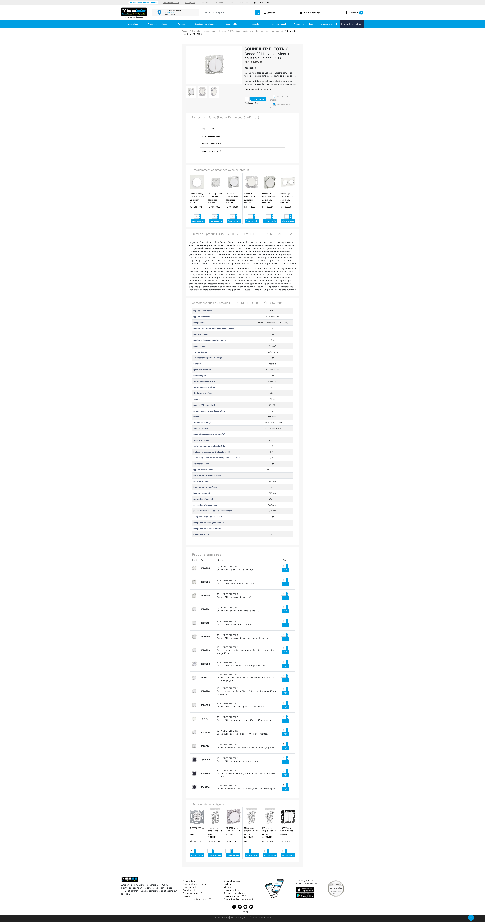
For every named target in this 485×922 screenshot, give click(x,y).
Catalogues (219, 2)
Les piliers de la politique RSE (197, 899)
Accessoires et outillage (303, 24)
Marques (205, 2)
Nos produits (189, 881)
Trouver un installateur (234, 893)
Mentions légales (239, 917)
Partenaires (229, 884)
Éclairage (181, 24)
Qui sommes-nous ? (171, 3)
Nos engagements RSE (235, 896)
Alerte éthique (222, 917)
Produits (196, 31)
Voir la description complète (257, 89)
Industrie (255, 24)
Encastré (222, 31)
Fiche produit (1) (207, 129)
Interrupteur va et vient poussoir (268, 31)
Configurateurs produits (239, 2)
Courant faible (231, 24)
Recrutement (189, 890)
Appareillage (133, 24)
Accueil (185, 31)
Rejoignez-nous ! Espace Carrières (143, 2)
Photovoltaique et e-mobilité (327, 24)
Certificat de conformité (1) (211, 144)
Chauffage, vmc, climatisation (206, 24)
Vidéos (227, 887)
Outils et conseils (232, 881)
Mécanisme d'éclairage (240, 31)
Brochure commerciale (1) (211, 151)
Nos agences (190, 3)
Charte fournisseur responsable (239, 899)
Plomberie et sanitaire (351, 24)
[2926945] (194, 568)
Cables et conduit (279, 24)
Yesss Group (243, 911)
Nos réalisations (231, 890)
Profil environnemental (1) (211, 136)
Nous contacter (190, 887)
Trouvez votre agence (173, 10)
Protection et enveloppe (157, 24)
